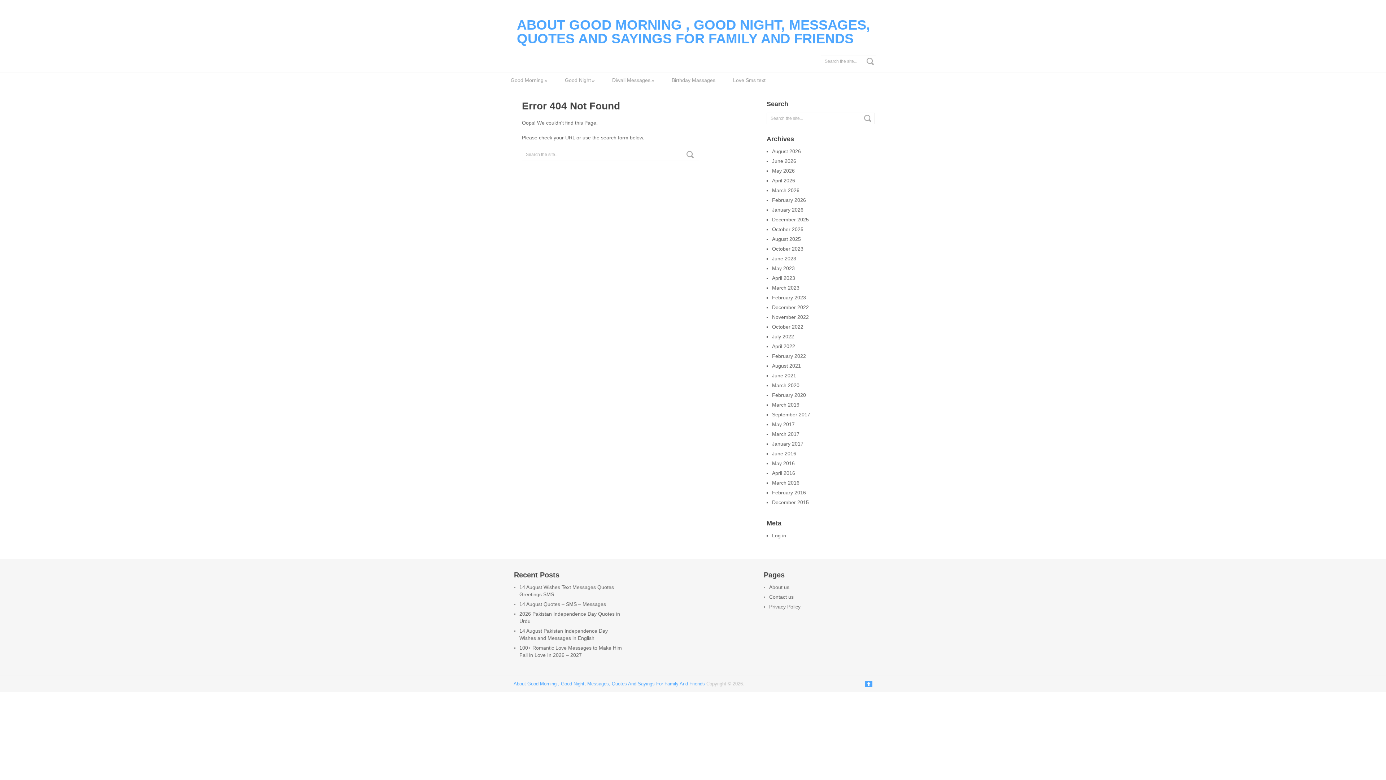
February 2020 (789, 395)
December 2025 (790, 219)
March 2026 (785, 190)
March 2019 (785, 405)
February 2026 (789, 200)
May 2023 (783, 268)
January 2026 (787, 210)
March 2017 (785, 434)
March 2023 (785, 288)
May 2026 (783, 171)
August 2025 (786, 239)
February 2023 (789, 297)
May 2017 (783, 424)
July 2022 (783, 336)
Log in (779, 535)
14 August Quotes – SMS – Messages (562, 604)
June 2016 (784, 453)
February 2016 (789, 492)
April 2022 (783, 346)
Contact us (781, 597)
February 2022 (789, 356)
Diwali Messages (633, 80)
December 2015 (790, 502)
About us (779, 587)
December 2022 (790, 307)
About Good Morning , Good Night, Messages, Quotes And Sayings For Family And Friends (693, 31)
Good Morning (529, 80)
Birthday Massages (693, 80)
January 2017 (787, 444)
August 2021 (786, 366)
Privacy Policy (785, 607)
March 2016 (785, 483)
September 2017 (791, 414)
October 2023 (787, 249)
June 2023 (784, 258)
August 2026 (786, 151)
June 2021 (784, 375)
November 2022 (790, 317)
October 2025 (787, 229)
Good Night (579, 80)
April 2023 (783, 278)
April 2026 (783, 180)
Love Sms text (749, 80)
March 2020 (785, 385)
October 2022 (787, 327)
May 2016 (783, 463)
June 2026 (784, 161)
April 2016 (783, 473)
